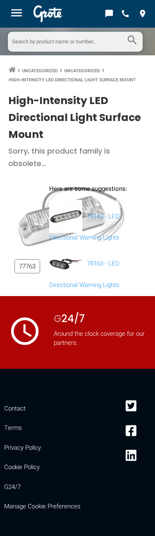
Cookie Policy (22, 467)
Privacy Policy (22, 447)
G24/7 (12, 486)
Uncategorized (40, 70)
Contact (15, 408)
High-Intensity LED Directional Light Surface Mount (72, 79)
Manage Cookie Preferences (42, 506)
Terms (13, 427)
